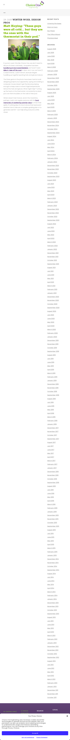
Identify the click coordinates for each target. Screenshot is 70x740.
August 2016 (51, 486)
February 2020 (52, 333)
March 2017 (51, 461)
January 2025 (52, 118)
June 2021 (50, 275)
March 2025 (51, 111)
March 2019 (51, 373)
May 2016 (50, 497)
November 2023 (53, 169)
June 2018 (50, 406)
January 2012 (52, 687)
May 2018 (50, 410)
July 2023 (50, 184)
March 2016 (51, 504)
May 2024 (50, 147)
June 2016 (50, 493)
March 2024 (51, 155)
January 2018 (52, 424)
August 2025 (51, 93)
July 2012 (50, 665)
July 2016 (50, 490)
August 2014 (51, 574)
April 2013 (50, 632)
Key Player (51, 31)
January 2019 (52, 380)
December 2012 (53, 646)
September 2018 (53, 395)
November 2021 (52, 257)
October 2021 (52, 260)
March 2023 (51, 198)
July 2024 (50, 140)
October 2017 (52, 435)
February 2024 (52, 158)
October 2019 (52, 348)
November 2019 (52, 344)
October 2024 (52, 129)
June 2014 (50, 581)
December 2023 (53, 166)
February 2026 (52, 71)
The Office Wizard (53, 34)
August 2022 (51, 224)
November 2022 (53, 213)
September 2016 (53, 482)
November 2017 (52, 431)
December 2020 (53, 297)
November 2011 (52, 694)
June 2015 (50, 537)
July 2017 (50, 446)
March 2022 (51, 242)
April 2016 (50, 501)
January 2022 (52, 249)
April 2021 (50, 282)
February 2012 (52, 683)
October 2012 (52, 654)
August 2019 (51, 355)
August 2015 (51, 530)
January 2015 (52, 555)
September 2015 (53, 526)
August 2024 (51, 136)
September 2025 (53, 89)
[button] (67, 716)
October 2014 (52, 566)
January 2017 (52, 468)
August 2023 (51, 180)
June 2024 (51, 144)
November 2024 (53, 125)
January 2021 (52, 293)
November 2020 (53, 300)
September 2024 (53, 133)
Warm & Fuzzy (52, 27)
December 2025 (53, 78)
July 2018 (50, 402)
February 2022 (52, 246)
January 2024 (52, 162)
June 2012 (50, 668)
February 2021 (52, 289)
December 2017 (53, 428)
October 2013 (52, 610)
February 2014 (52, 595)
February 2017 (52, 464)
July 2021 (50, 271)
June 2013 (50, 625)
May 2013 (50, 628)
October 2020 (52, 304)
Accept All (35, 733)
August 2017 (51, 442)
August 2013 (51, 617)
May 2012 (50, 672)
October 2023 (52, 173)
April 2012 (50, 676)
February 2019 (52, 377)
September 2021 (53, 264)
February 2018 (52, 421)
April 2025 (50, 107)
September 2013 (53, 614)
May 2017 (50, 453)
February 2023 (52, 202)
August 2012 (51, 661)
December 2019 (53, 340)
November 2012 (52, 650)
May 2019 (50, 366)
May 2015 (50, 541)
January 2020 (52, 337)
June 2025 (51, 100)
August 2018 (51, 399)
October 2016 (52, 479)
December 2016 (53, 472)
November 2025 (53, 82)
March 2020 (51, 329)
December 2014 (53, 559)
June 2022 (51, 231)
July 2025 (50, 96)
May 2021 (50, 278)
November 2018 (52, 388)
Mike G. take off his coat (12, 70)
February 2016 (52, 508)
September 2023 (53, 176)
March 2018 (51, 417)
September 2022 (53, 220)
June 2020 (51, 319)
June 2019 (50, 362)
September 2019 (53, 351)
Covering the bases (54, 23)
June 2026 (51, 56)
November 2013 (52, 606)
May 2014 (50, 585)
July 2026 (50, 53)
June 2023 (51, 187)
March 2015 (51, 548)
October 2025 (52, 85)
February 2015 (52, 552)
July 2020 (50, 315)
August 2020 (51, 311)
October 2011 (52, 697)
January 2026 (52, 74)
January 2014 (52, 599)
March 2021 (51, 286)
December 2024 (53, 122)
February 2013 (52, 639)
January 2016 (52, 512)
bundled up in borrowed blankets (15, 68)
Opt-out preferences (28, 737)
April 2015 (50, 544)
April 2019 (50, 370)
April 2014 (50, 588)
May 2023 (50, 191)
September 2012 (53, 657)
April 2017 (50, 457)
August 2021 (51, 268)
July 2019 (50, 359)
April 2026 (50, 63)
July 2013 (50, 621)
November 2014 (53, 563)
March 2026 (51, 67)
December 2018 (53, 384)
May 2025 (50, 104)
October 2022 (52, 217)
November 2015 (52, 519)
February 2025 (52, 114)
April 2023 (50, 195)
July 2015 (50, 534)
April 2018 (50, 413)
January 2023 (52, 206)
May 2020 (50, 322)
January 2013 (52, 643)
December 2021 (53, 253)
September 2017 (53, 439)
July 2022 (50, 227)
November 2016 (52, 475)
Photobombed (52, 38)
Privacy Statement (41, 737)
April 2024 (51, 151)
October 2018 (52, 391)
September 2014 (53, 570)
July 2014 (50, 577)
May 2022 (50, 235)
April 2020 (50, 326)
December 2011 (52, 690)
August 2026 (51, 49)
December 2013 (53, 603)
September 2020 (53, 308)
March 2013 (51, 636)
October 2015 (52, 523)
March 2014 (51, 592)
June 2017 (50, 450)
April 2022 (50, 238)
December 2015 (53, 515)
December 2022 (53, 209)
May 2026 (50, 60)
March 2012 (51, 679)
